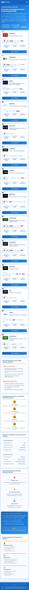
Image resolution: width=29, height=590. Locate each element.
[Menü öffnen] (27, 2)
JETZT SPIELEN (14, 51)
